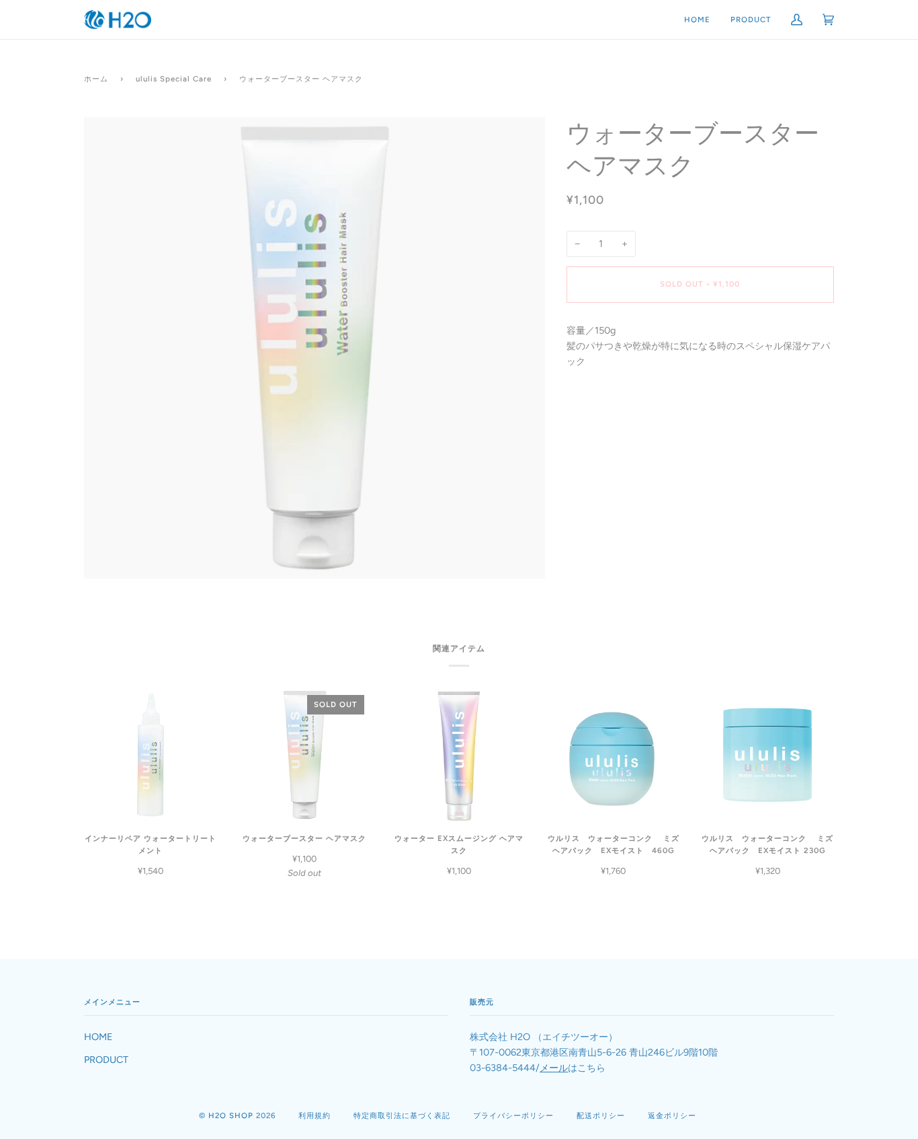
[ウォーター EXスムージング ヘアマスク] (459, 754)
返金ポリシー (672, 1115)
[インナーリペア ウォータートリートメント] (150, 754)
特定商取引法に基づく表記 (401, 1115)
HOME (98, 1037)
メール (554, 1068)
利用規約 (314, 1115)
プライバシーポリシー (513, 1115)
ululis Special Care (174, 78)
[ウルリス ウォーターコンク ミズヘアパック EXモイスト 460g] (613, 754)
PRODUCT (106, 1060)
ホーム (96, 78)
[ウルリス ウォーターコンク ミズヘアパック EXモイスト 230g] (767, 754)
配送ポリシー (601, 1115)
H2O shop (230, 1115)
